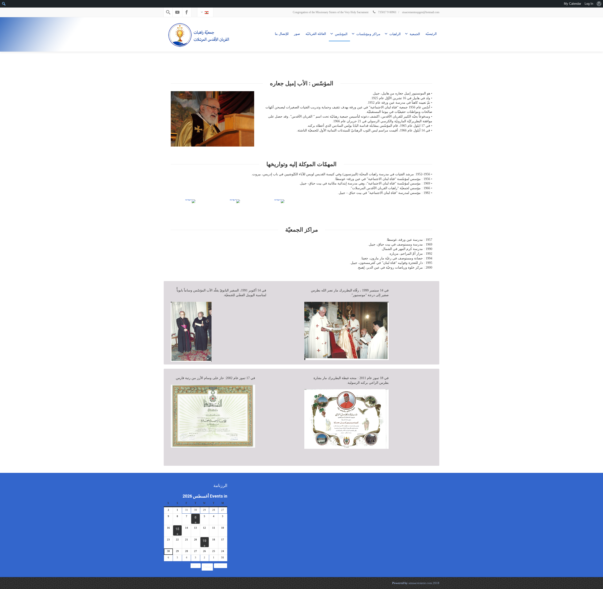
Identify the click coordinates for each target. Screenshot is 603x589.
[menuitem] (599, 4)
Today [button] (207, 567)
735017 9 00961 (386, 12)
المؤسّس (341, 34)
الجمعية (415, 34)
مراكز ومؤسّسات (368, 34)
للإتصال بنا (282, 34)
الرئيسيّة (431, 34)
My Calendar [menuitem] (572, 3)
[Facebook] (186, 12)
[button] (220, 565)
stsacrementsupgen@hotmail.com (420, 12)
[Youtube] (177, 12)
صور (297, 34)
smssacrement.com (420, 583)
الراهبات (395, 34)
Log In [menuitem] (589, 3)
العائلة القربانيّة (316, 34)
